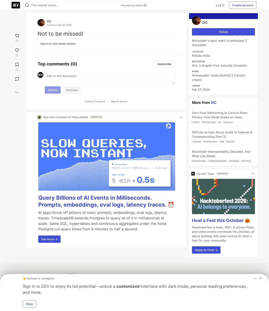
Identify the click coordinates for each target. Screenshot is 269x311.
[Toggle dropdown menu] (181, 117)
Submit (53, 90)
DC (49, 21)
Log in (220, 5)
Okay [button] (29, 304)
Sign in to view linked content (58, 43)
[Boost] (17, 79)
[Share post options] (17, 92)
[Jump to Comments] (17, 52)
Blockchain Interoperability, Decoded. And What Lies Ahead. (221, 156)
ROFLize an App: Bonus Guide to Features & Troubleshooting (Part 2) (221, 136)
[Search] (27, 5)
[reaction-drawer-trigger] (17, 37)
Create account (242, 5)
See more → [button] (49, 239)
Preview (71, 90)
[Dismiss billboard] (260, 278)
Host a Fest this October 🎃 (221, 220)
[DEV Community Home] (15, 5)
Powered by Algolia (132, 5)
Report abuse (119, 101)
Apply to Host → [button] (206, 250)
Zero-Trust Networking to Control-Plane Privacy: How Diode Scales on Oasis (219, 117)
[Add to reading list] (17, 66)
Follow (223, 32)
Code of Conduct (95, 101)
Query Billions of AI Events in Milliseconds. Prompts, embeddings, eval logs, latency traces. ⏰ (106, 201)
